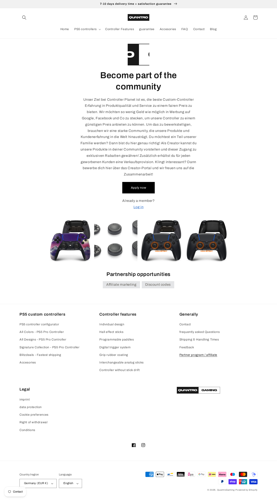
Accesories (27, 362)
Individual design (111, 324)
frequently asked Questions (199, 332)
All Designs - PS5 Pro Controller (42, 339)
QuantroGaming (226, 490)
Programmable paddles (116, 339)
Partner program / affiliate (198, 355)
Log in (139, 207)
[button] (24, 17)
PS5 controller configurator (39, 324)
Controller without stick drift (119, 370)
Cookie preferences (33, 414)
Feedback (186, 347)
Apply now (138, 187)
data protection (30, 407)
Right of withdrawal (33, 422)
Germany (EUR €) (36, 483)
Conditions (27, 430)
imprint (24, 399)
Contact (185, 324)
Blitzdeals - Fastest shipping (40, 355)
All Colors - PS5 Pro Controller (41, 332)
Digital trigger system (114, 347)
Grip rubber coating (113, 355)
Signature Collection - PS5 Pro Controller (49, 347)
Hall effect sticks (111, 332)
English (68, 483)
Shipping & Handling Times (199, 339)
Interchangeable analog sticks (121, 362)
